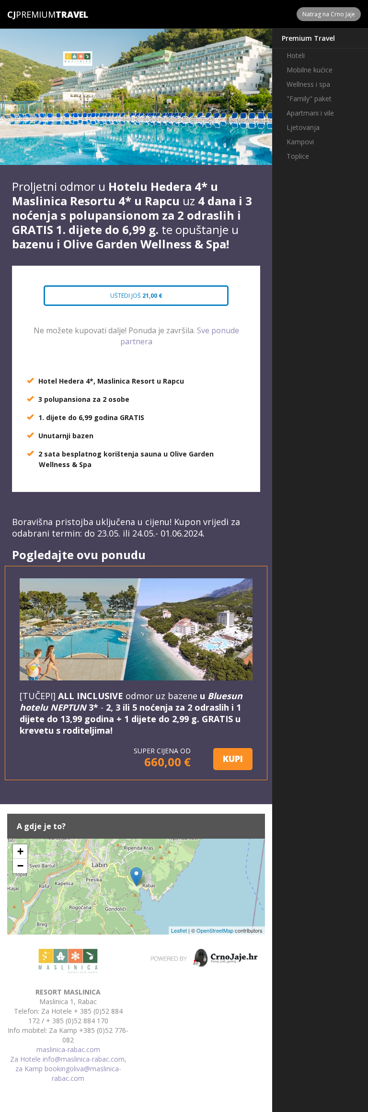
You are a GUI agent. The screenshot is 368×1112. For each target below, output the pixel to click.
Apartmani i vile (310, 112)
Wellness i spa (308, 84)
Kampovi (300, 141)
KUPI (233, 758)
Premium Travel (308, 38)
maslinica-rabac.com (68, 1049)
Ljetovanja (303, 127)
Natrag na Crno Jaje (328, 14)
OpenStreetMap (214, 930)
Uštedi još (135, 295)
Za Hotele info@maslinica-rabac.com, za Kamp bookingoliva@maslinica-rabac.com (68, 1068)
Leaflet (179, 930)
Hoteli (296, 55)
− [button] (20, 866)
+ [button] (20, 851)
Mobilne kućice (310, 69)
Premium (31, 14)
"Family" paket (309, 98)
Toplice (298, 156)
